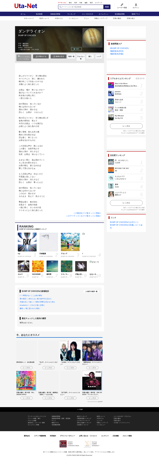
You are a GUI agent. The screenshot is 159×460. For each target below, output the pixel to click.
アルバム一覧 (81, 58)
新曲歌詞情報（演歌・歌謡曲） (61, 418)
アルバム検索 (32, 420)
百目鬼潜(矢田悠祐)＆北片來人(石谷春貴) (130, 86)
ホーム (23, 14)
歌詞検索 (39, 14)
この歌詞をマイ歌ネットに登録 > (87, 213)
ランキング (71, 14)
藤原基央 (26, 43)
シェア (99, 56)
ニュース (99, 420)
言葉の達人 (131, 18)
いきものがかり (120, 179)
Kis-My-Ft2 (119, 118)
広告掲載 (116, 436)
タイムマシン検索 (33, 425)
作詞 (75, 3)
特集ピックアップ (100, 18)
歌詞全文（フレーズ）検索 (36, 422)
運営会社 (27, 436)
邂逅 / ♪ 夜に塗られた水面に (30, 308)
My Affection (119, 116)
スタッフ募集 (127, 436)
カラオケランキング (83, 420)
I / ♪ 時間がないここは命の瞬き (31, 295)
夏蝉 (116, 184)
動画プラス (136, 14)
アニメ (86, 18)
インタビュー (73, 18)
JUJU (117, 187)
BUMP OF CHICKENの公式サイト (124, 222)
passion (118, 91)
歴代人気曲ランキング (84, 422)
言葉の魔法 (117, 18)
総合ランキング (82, 416)
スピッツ (118, 102)
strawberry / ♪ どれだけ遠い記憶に (32, 305)
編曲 (86, 3)
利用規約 (53, 436)
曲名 (70, 3)
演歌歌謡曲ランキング (84, 418)
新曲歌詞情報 (55, 14)
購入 (90, 56)
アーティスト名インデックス (37, 416)
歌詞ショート (44, 18)
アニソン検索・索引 (34, 418)
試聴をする (42, 56)
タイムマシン (103, 14)
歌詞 (91, 3)
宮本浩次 (118, 94)
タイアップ (98, 3)
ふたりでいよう (120, 192)
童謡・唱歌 (119, 110)
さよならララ (120, 176)
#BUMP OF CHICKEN (119, 48)
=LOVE (117, 163)
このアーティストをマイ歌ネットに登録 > (83, 216)
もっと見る (126, 126)
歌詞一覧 (71, 56)
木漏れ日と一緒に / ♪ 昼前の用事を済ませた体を (37, 302)
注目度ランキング (82, 425)
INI (116, 171)
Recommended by (92, 401)
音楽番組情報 (120, 14)
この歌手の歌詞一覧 (91, 291)
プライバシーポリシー (67, 436)
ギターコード (29, 18)
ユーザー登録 (122, 8)
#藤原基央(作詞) (116, 51)
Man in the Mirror (121, 83)
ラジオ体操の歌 (120, 108)
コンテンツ (105, 436)
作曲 (80, 3)
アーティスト (62, 3)
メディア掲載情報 (40, 436)
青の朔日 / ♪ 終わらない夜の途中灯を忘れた (36, 299)
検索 (107, 7)
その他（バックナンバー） (122, 422)
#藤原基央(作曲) (116, 54)
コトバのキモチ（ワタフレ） (123, 416)
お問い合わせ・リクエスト (88, 436)
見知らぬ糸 (119, 99)
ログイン (136, 8)
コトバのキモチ (87, 14)
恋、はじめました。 (122, 160)
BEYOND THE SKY (122, 168)
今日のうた (59, 18)
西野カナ (118, 195)
